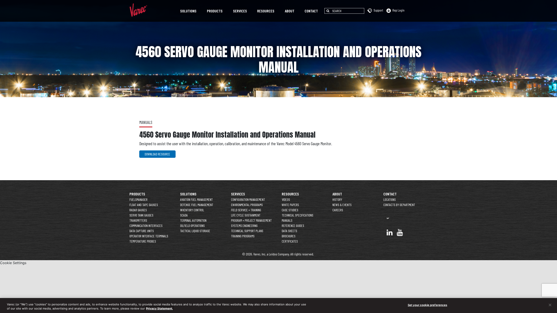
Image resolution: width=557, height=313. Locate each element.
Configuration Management (248, 199)
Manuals (287, 220)
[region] (278, 305)
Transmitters (138, 220)
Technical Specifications (297, 215)
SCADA (184, 215)
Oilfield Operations (192, 225)
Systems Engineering (244, 225)
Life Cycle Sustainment (245, 215)
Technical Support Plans (247, 231)
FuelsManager (138, 199)
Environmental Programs (247, 205)
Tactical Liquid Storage (195, 231)
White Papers (290, 205)
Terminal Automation (193, 220)
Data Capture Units (141, 231)
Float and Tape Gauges (143, 205)
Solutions (188, 10)
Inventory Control (192, 210)
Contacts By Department (399, 205)
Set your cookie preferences (427, 305)
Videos (286, 199)
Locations (389, 199)
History (337, 199)
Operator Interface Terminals (148, 236)
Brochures (288, 236)
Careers (337, 210)
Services (240, 10)
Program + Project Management (251, 220)
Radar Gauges (138, 210)
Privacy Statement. (159, 308)
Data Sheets (289, 231)
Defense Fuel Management (196, 205)
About (289, 10)
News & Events (342, 205)
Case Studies (290, 210)
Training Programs (243, 236)
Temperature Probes (142, 241)
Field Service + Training (246, 210)
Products (215, 10)
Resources (265, 10)
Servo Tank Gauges (141, 215)
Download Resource (157, 154)
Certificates (290, 241)
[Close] (550, 305)
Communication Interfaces (146, 225)
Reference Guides (293, 225)
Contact (311, 10)
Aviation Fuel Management (196, 199)
